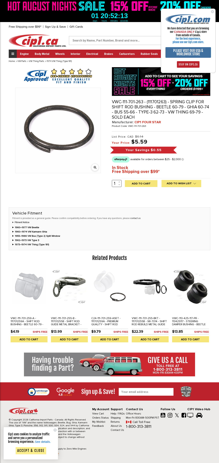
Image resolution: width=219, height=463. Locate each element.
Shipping (116, 417)
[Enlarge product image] (95, 167)
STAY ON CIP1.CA (188, 64)
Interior (75, 54)
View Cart (98, 413)
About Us (116, 426)
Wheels (60, 54)
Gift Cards (76, 26)
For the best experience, (188, 38)
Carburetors (127, 54)
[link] (57, 6)
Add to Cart (29, 339)
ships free (40, 332)
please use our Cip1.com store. (188, 42)
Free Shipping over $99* (25, 26)
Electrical (92, 54)
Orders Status (100, 417)
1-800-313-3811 (138, 426)
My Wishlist (98, 422)
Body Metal (42, 54)
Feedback (98, 426)
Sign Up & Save (55, 26)
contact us (135, 218)
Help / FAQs (118, 413)
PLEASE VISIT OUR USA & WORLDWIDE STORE (188, 52)
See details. (43, 442)
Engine (24, 54)
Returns (115, 422)
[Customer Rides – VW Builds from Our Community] (199, 416)
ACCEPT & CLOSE (30, 450)
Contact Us (117, 430)
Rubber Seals (149, 54)
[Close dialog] (212, 11)
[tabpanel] (29, 306)
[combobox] (118, 40)
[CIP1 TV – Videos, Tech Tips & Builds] (190, 416)
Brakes (108, 54)
